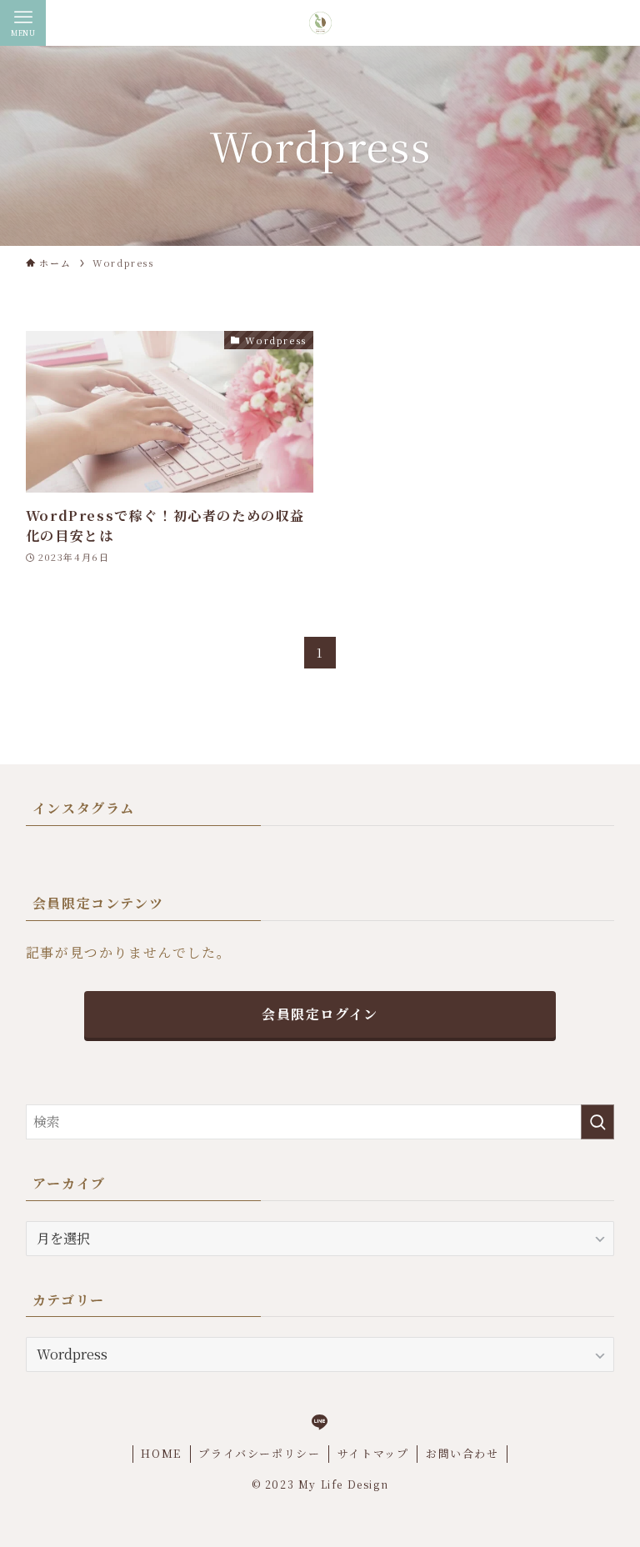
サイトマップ (373, 1453)
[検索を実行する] (597, 1121)
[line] (320, 1422)
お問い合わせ (462, 1453)
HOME (161, 1453)
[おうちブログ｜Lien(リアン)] (320, 23)
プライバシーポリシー (259, 1453)
